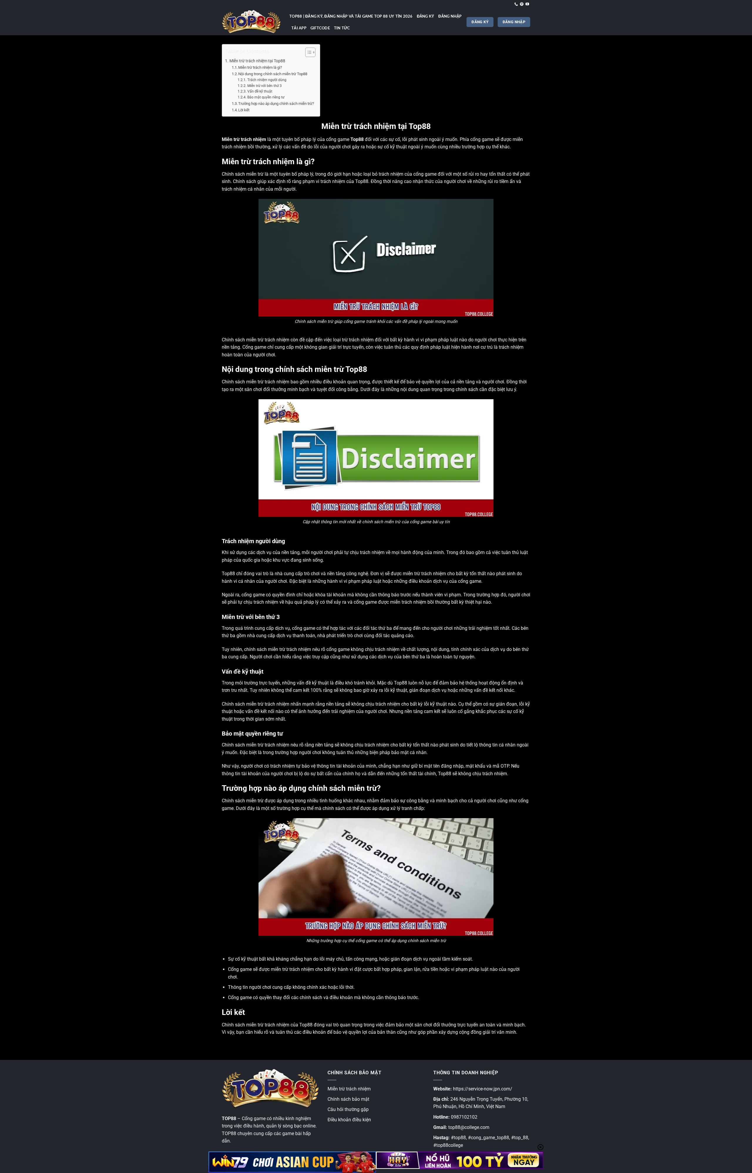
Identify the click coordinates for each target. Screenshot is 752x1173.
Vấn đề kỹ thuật (259, 91)
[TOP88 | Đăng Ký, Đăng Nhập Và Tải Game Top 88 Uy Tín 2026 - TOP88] (251, 22)
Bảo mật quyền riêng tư (265, 97)
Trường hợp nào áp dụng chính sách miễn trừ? (276, 103)
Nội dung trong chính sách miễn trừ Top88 (272, 74)
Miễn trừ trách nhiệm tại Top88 (257, 60)
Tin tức (342, 28)
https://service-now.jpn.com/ (482, 1089)
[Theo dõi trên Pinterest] (521, 4)
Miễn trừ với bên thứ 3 (264, 86)
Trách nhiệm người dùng (266, 80)
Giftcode (320, 28)
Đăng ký (425, 16)
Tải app (298, 28)
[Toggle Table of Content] (307, 52)
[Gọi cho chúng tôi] (516, 4)
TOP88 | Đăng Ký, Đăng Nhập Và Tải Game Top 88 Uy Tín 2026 (351, 16)
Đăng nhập (449, 16)
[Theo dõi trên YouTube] (527, 4)
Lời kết (243, 110)
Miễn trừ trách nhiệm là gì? (260, 67)
